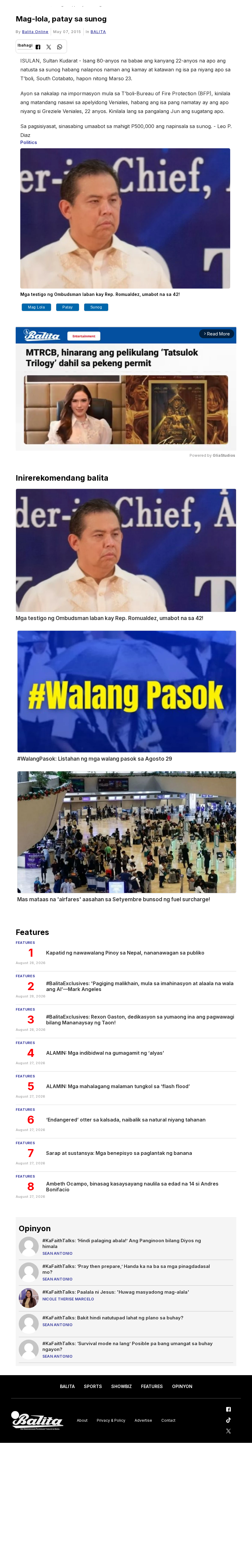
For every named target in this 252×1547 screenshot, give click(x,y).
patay (67, 307)
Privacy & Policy (111, 1420)
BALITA (98, 31)
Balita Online (35, 31)
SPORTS (93, 1386)
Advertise (143, 1420)
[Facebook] (38, 47)
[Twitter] (48, 47)
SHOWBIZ (121, 1386)
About (82, 1420)
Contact (168, 1420)
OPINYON (182, 1386)
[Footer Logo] (37, 1420)
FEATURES (152, 1386)
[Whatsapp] (59, 47)
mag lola (36, 307)
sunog (96, 307)
